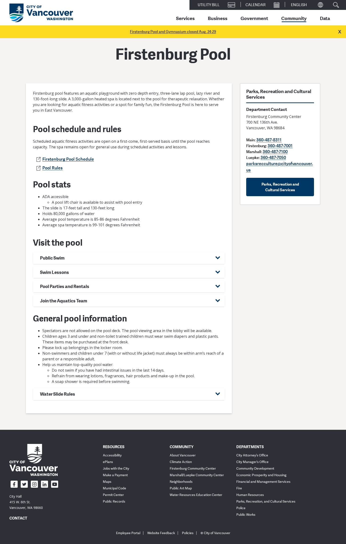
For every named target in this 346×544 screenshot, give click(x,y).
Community (294, 18)
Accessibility (112, 455)
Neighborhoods (181, 481)
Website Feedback (161, 533)
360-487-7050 (273, 157)
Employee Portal (128, 533)
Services (185, 18)
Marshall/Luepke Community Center (197, 475)
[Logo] (33, 459)
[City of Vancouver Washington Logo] (41, 13)
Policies (187, 533)
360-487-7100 (275, 151)
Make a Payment (115, 475)
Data (325, 18)
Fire (239, 488)
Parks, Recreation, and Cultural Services (265, 501)
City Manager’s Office (252, 462)
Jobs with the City (116, 468)
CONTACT (18, 518)
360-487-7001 (280, 145)
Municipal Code (114, 488)
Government (254, 18)
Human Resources (250, 495)
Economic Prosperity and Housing (261, 475)
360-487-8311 (269, 139)
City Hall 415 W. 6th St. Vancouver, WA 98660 (26, 502)
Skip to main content (21, 40)
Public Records (114, 501)
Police (240, 508)
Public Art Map (181, 488)
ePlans (108, 462)
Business (217, 18)
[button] (129, 258)
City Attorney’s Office (252, 455)
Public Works (245, 514)
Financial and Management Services (263, 481)
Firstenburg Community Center (193, 468)
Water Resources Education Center (196, 495)
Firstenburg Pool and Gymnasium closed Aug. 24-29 (173, 31)
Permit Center (113, 495)
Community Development (255, 468)
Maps (107, 481)
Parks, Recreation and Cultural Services (280, 187)
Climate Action (181, 462)
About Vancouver (183, 455)
